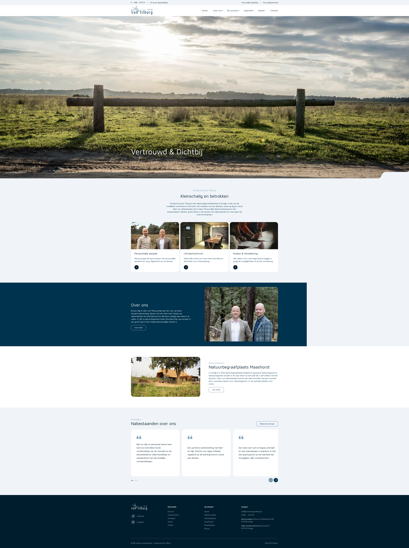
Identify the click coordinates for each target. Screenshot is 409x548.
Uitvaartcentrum (173, 515)
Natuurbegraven (210, 518)
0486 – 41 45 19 (247, 515)
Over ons (217, 10)
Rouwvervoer (209, 522)
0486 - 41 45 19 (139, 2)
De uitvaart (232, 10)
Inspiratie (248, 10)
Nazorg (207, 529)
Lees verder (139, 327)
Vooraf (206, 512)
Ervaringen (171, 518)
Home (204, 10)
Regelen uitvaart (210, 515)
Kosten (261, 10)
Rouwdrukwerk (209, 525)
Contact (274, 10)
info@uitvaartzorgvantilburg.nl (251, 512)
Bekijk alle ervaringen (267, 424)
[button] (271, 480)
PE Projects (274, 543)
